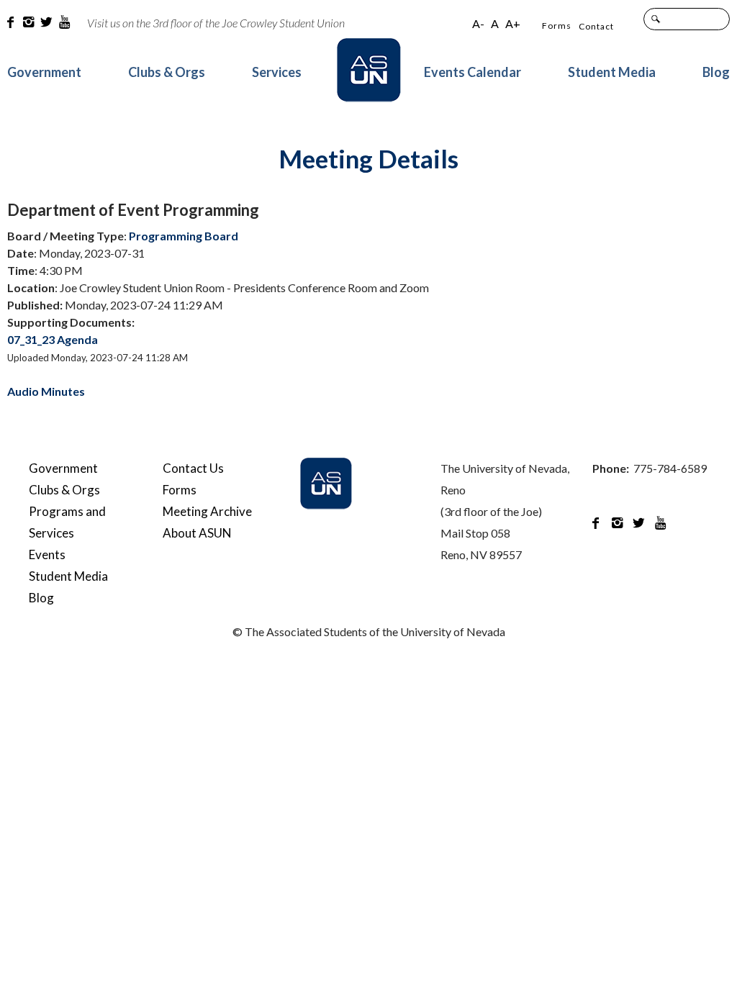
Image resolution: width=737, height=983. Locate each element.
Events (47, 554)
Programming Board (183, 236)
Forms (556, 25)
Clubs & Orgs (166, 72)
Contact (596, 26)
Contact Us (193, 468)
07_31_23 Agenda (52, 339)
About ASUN (197, 532)
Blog (716, 72)
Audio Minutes (46, 391)
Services (277, 72)
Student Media (612, 72)
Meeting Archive (207, 511)
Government (44, 72)
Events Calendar (472, 72)
